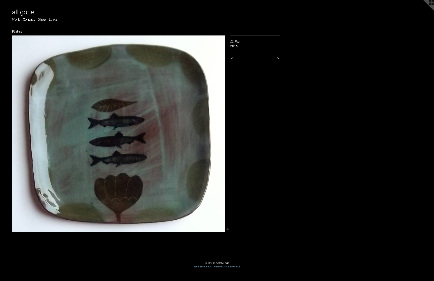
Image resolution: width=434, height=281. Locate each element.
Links (53, 19)
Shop (42, 19)
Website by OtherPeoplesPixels (217, 266)
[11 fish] (118, 133)
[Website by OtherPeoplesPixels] (424, 10)
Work (16, 19)
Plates (17, 31)
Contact (29, 19)
